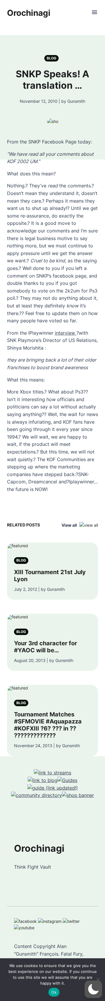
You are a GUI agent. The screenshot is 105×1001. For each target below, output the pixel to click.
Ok (54, 992)
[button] (93, 989)
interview (65, 333)
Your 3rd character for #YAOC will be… (45, 647)
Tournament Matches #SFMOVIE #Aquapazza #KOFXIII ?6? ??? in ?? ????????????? (48, 725)
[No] (98, 980)
